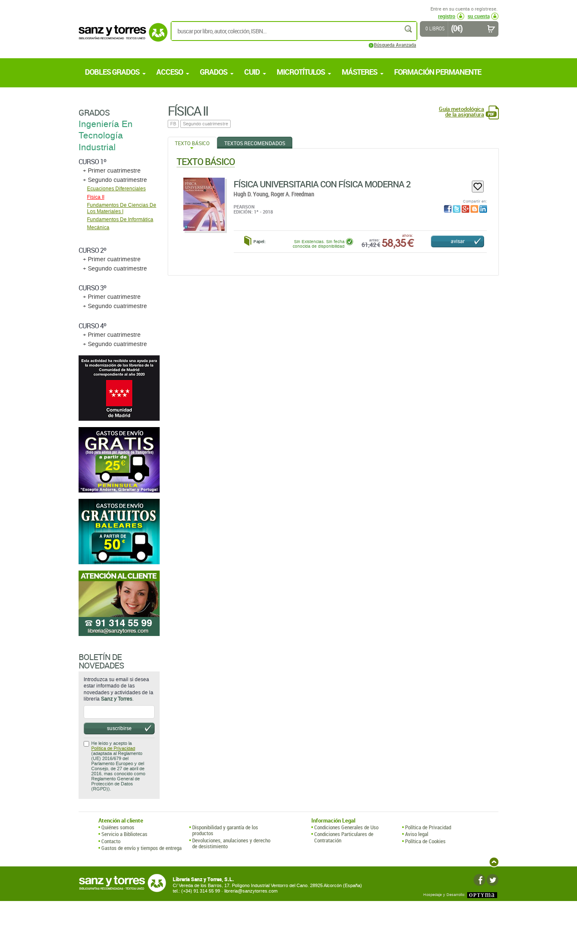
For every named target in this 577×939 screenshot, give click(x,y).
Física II (95, 197)
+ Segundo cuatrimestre (115, 180)
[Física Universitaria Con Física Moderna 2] (204, 204)
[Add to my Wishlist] (478, 186)
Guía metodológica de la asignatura (461, 112)
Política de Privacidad (113, 748)
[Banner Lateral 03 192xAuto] (119, 603)
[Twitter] (492, 880)
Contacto (110, 841)
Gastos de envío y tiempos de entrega (141, 848)
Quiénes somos (117, 827)
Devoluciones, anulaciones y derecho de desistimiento (231, 843)
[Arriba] (494, 862)
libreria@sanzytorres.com (251, 891)
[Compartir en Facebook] (448, 209)
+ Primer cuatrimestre (112, 171)
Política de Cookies (425, 841)
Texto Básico (192, 143)
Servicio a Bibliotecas (124, 834)
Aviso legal (416, 834)
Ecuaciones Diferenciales (116, 189)
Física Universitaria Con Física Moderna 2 (322, 184)
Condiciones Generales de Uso (346, 827)
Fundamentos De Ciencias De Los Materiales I (121, 208)
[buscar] (408, 29)
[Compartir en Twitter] (456, 209)
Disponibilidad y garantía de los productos (225, 830)
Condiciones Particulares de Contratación (343, 837)
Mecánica (98, 227)
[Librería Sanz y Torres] (121, 36)
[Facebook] (479, 880)
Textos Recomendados (254, 143)
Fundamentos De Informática (120, 219)
